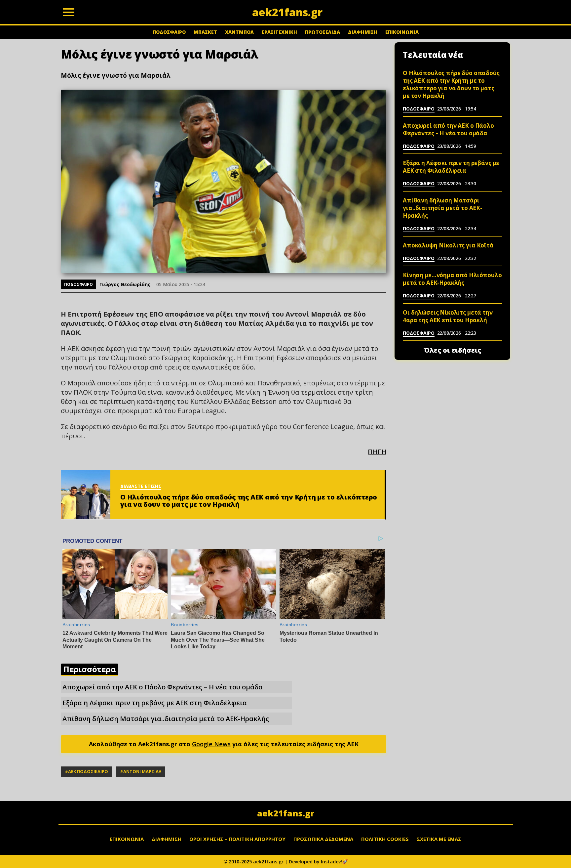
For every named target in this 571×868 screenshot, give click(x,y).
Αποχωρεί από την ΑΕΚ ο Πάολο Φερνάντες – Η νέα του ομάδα (162, 686)
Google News (211, 744)
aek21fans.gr (285, 813)
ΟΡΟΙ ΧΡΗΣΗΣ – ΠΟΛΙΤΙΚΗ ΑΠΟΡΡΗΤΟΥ (237, 839)
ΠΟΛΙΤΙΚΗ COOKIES (385, 839)
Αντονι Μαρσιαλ (142, 771)
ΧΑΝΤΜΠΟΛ (239, 32)
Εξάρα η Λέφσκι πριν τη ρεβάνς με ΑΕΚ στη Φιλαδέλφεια (154, 702)
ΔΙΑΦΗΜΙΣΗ (362, 32)
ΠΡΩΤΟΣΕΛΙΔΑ (322, 32)
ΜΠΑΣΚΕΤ (205, 32)
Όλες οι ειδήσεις (452, 350)
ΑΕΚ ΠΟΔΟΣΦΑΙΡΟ (88, 771)
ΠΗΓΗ (377, 451)
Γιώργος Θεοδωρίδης (124, 284)
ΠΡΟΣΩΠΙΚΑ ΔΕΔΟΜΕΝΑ (323, 839)
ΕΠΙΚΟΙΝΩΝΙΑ (402, 32)
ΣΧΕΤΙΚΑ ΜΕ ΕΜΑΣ (439, 839)
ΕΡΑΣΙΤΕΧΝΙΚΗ (279, 32)
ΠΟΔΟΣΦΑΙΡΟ (169, 32)
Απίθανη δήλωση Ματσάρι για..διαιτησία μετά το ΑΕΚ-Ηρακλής (165, 718)
